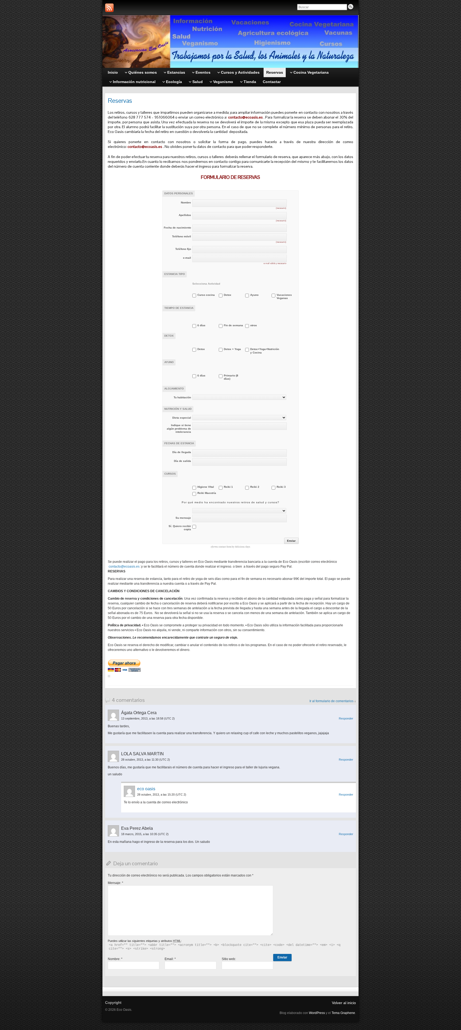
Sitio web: (229, 959)
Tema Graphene (343, 1013)
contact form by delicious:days (230, 546)
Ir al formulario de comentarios (331, 701)
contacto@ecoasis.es (245, 117)
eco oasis (146, 789)
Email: (170, 959)
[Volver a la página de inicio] (230, 41)
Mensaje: (115, 883)
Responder (346, 718)
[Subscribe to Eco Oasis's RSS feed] (109, 7)
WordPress (317, 1013)
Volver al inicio (344, 1003)
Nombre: (115, 959)
